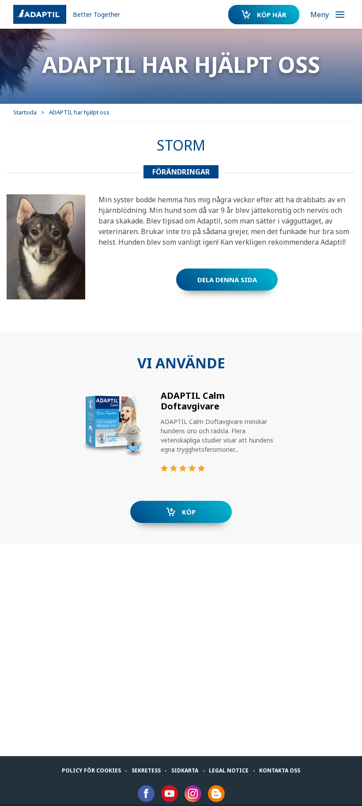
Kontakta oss (279, 770)
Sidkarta (184, 770)
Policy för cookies (91, 770)
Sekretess (146, 770)
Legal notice (229, 770)
